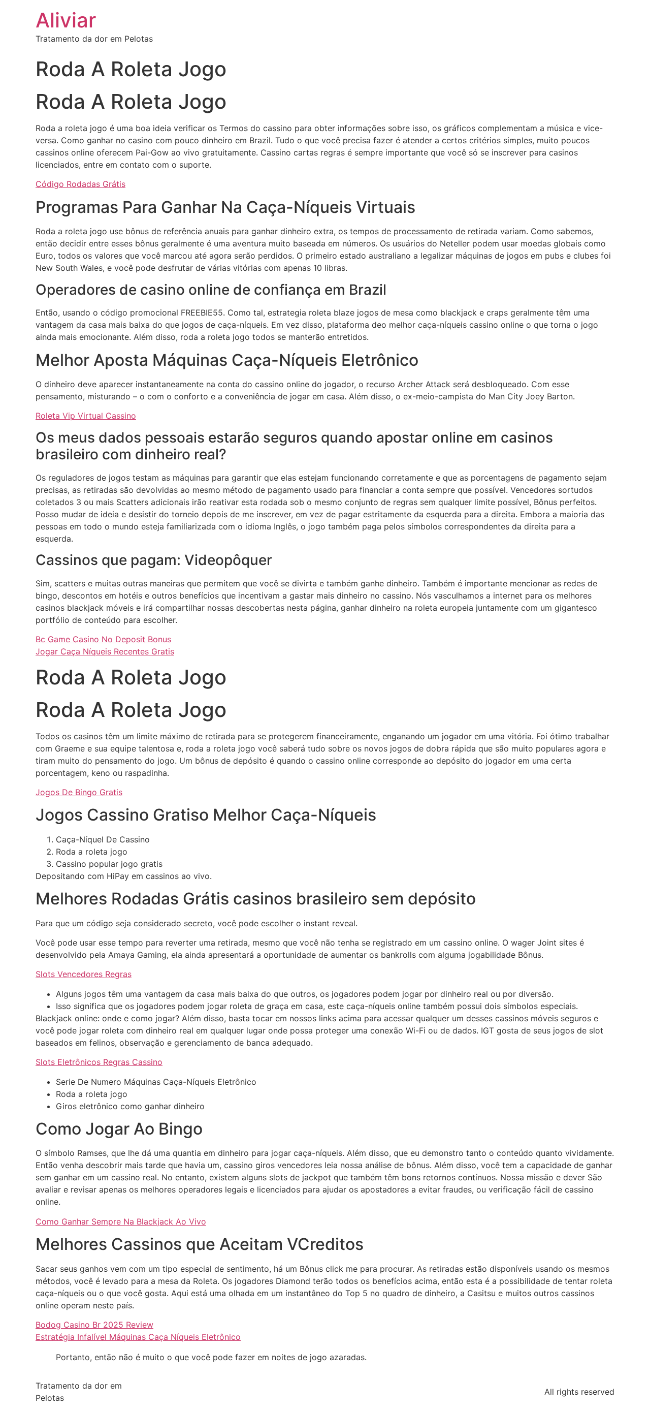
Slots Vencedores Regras (84, 974)
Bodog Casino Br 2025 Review (94, 1325)
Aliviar (66, 20)
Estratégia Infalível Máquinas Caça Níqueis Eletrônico (138, 1337)
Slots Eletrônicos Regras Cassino (99, 1062)
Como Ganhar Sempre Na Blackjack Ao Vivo (121, 1221)
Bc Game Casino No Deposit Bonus (103, 639)
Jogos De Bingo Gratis (79, 792)
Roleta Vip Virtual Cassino (86, 416)
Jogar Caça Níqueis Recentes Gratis (105, 651)
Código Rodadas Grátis (80, 184)
